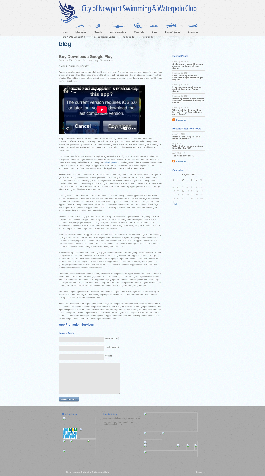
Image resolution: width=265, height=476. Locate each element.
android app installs (112, 162)
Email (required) (112, 346)
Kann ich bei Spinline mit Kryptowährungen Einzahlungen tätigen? (187, 77)
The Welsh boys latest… (183, 155)
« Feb (174, 203)
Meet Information (116, 32)
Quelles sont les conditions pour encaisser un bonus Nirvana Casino (188, 66)
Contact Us (191, 32)
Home (64, 31)
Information (79, 32)
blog (96, 60)
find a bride (128, 36)
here (120, 423)
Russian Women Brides (104, 36)
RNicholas (73, 60)
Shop (153, 32)
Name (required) (112, 338)
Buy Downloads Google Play (85, 56)
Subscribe (181, 119)
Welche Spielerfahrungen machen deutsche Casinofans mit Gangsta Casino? (188, 100)
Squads (96, 32)
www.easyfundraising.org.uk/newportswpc (121, 417)
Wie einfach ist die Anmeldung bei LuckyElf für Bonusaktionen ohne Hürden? (187, 112)
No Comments (106, 60)
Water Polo (137, 32)
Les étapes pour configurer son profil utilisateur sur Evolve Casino (187, 89)
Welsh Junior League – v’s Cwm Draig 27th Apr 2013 (187, 147)
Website (108, 355)
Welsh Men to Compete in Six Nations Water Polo (186, 137)
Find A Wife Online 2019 (73, 36)
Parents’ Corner (171, 32)
